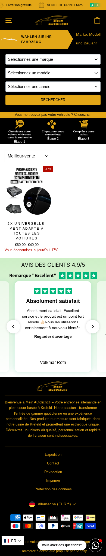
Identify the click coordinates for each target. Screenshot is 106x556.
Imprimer (53, 480)
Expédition (53, 454)
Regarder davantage (53, 336)
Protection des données (53, 489)
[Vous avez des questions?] (95, 545)
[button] (13, 326)
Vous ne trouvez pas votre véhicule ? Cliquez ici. (53, 115)
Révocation (53, 472)
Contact (53, 463)
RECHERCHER (53, 100)
